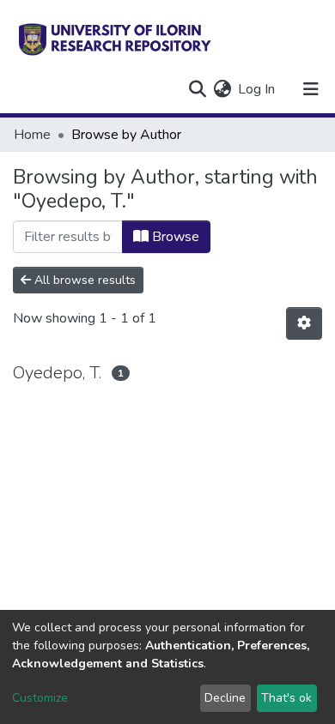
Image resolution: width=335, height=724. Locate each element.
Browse (174, 236)
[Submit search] (197, 89)
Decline (225, 698)
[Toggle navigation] (311, 89)
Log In (257, 89)
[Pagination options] (304, 323)
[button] (222, 89)
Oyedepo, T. (57, 372)
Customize (40, 698)
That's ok (286, 698)
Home (32, 134)
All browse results (83, 280)
